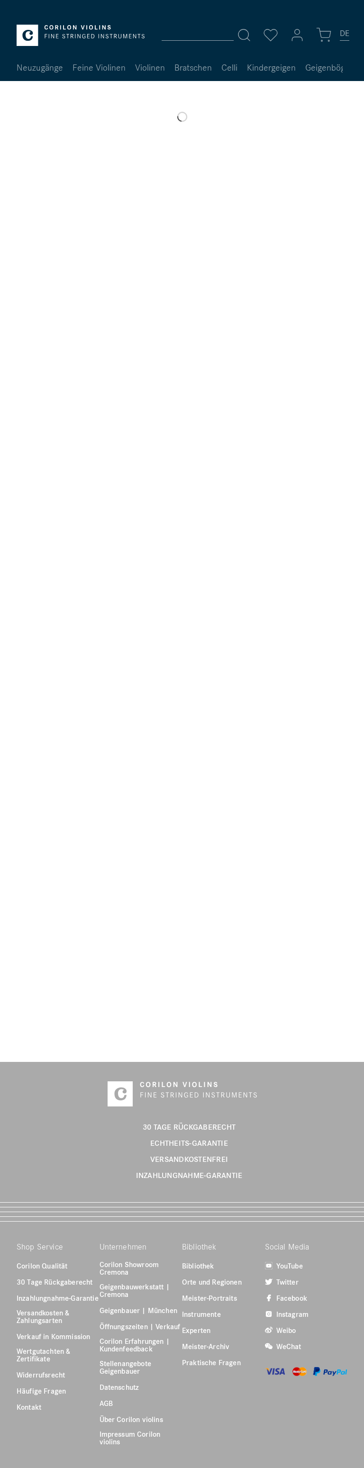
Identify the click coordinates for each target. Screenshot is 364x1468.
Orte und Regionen (212, 1282)
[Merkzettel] (270, 35)
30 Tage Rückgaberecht (54, 1282)
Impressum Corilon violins (130, 1437)
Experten (196, 1330)
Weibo (285, 1330)
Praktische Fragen (211, 1362)
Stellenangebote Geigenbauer (125, 1367)
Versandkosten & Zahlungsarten (43, 1316)
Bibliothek (198, 1265)
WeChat (287, 1346)
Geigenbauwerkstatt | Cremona (135, 1290)
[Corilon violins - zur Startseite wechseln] (81, 35)
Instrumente (201, 1314)
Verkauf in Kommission (53, 1336)
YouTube (288, 1265)
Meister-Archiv (205, 1346)
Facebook (290, 1298)
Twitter (286, 1282)
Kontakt (29, 1407)
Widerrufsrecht (41, 1374)
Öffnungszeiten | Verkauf (140, 1326)
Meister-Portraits (209, 1298)
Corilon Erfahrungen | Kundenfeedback (135, 1344)
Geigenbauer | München (138, 1310)
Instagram (291, 1314)
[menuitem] (345, 37)
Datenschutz (119, 1387)
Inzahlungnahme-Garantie (58, 1298)
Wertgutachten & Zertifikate (43, 1354)
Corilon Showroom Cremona (129, 1268)
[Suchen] (244, 35)
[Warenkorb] (323, 35)
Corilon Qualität (42, 1265)
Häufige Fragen (41, 1391)
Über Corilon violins (131, 1419)
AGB (106, 1403)
